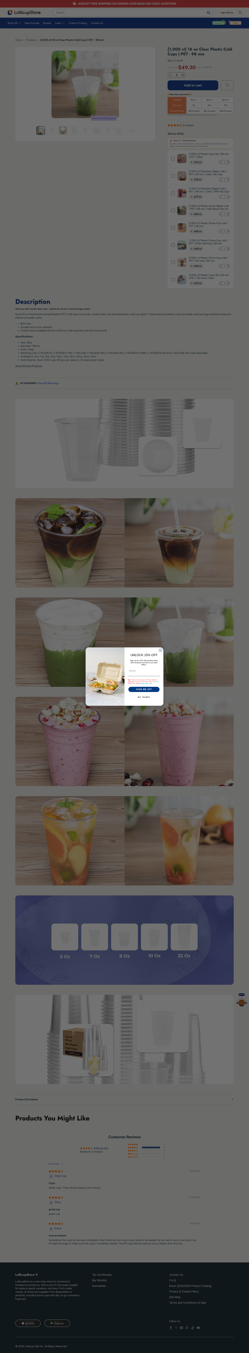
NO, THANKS (144, 697)
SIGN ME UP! (144, 689)
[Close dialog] (160, 650)
